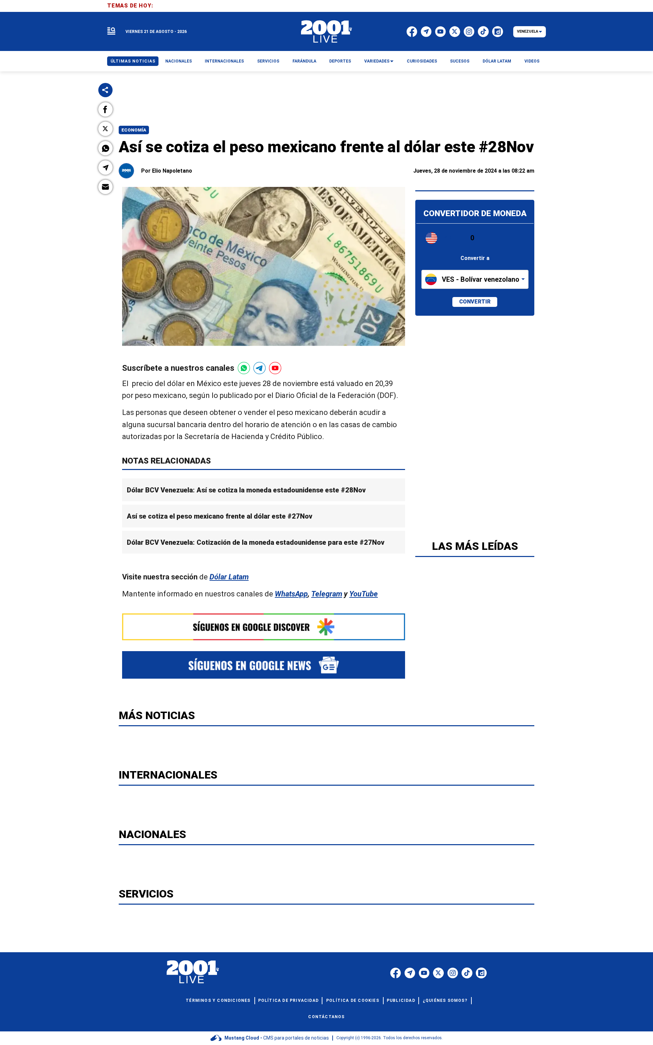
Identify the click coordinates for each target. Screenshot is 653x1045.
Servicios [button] (268, 61)
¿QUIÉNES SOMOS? (445, 1000)
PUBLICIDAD (401, 1000)
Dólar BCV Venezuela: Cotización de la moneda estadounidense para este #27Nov (255, 542)
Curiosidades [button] (422, 61)
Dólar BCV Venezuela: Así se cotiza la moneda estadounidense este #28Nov (246, 490)
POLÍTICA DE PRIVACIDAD (288, 1000)
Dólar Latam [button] (497, 61)
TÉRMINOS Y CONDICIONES (218, 1000)
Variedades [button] (376, 61)
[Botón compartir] (105, 90)
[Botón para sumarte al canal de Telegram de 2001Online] (259, 368)
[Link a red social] (395, 973)
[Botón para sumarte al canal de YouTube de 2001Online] (275, 368)
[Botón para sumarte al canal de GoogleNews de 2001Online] (263, 665)
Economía (133, 130)
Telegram (326, 594)
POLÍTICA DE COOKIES (352, 1000)
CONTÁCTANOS (326, 1016)
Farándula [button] (304, 61)
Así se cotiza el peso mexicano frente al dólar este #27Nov (219, 516)
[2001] (326, 31)
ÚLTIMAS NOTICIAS (133, 61)
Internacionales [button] (224, 61)
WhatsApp (291, 594)
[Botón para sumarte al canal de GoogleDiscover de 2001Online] (263, 626)
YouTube (363, 594)
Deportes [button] (340, 61)
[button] (105, 109)
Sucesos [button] (459, 61)
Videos (531, 61)
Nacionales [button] (178, 61)
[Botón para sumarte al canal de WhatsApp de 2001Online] (244, 368)
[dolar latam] (474, 251)
